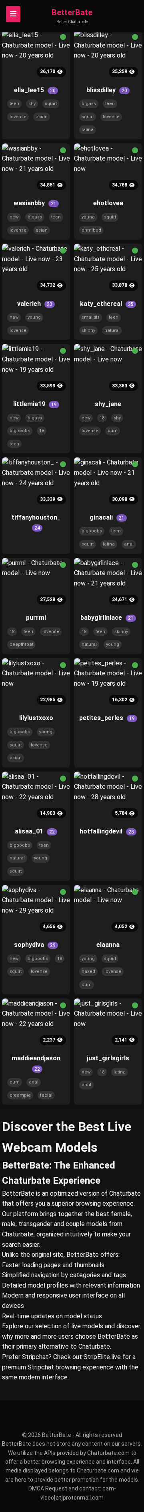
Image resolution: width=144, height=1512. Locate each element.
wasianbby (35, 203)
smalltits (91, 317)
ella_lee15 (35, 90)
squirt (51, 103)
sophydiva (35, 944)
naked (88, 971)
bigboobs (20, 430)
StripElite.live (102, 1357)
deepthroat (21, 644)
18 (41, 430)
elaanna (108, 944)
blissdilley (106, 90)
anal (129, 544)
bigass (89, 103)
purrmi (36, 617)
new (14, 217)
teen (14, 103)
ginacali (107, 517)
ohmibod (91, 230)
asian (42, 116)
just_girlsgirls (108, 1058)
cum (113, 430)
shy (32, 103)
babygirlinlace (107, 617)
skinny (88, 330)
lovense (18, 116)
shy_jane (108, 404)
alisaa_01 (35, 831)
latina (88, 129)
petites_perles (107, 718)
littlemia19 (35, 404)
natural (112, 330)
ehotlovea (108, 203)
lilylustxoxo (36, 718)
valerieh (34, 304)
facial (46, 1095)
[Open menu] (13, 14)
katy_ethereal (107, 304)
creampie (20, 1095)
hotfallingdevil (107, 831)
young (88, 217)
